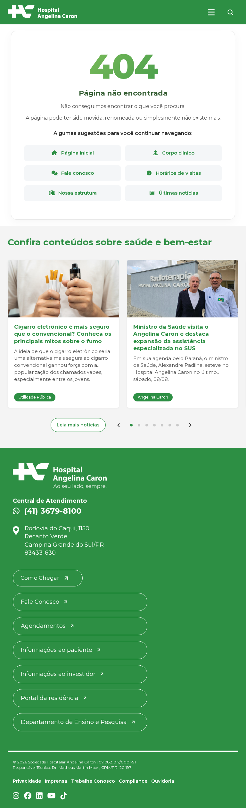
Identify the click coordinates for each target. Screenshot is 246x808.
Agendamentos (43, 625)
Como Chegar (39, 578)
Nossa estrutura (77, 193)
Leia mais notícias (78, 425)
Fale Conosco (40, 601)
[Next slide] (190, 425)
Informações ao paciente (56, 649)
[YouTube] (51, 796)
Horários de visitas (178, 173)
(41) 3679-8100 (52, 511)
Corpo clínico (177, 153)
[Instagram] (16, 796)
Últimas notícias (178, 193)
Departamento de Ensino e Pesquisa (74, 722)
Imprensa (56, 781)
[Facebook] (27, 796)
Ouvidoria (162, 781)
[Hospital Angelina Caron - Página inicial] (123, 476)
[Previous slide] (118, 425)
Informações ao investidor (58, 674)
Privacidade (27, 781)
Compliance (133, 781)
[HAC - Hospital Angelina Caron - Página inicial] (42, 12)
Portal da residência (49, 698)
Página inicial (77, 153)
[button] (131, 425)
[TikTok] (64, 796)
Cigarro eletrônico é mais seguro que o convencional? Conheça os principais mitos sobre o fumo (62, 334)
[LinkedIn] (39, 796)
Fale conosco (77, 173)
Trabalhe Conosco (93, 781)
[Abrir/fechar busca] (230, 12)
